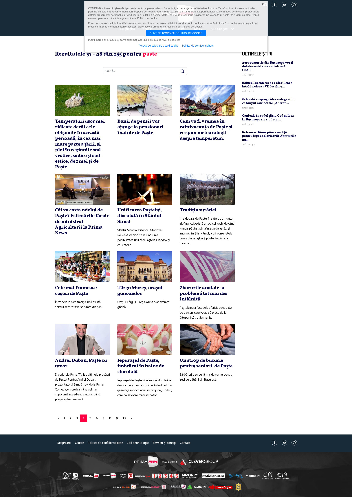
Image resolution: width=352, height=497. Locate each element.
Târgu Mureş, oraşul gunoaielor (139, 291)
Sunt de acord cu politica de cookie (176, 33)
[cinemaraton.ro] (267, 475)
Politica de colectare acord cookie (158, 46)
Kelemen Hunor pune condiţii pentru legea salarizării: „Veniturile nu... (269, 136)
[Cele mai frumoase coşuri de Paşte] (82, 266)
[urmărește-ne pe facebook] (274, 442)
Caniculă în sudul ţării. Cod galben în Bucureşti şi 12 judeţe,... (268, 118)
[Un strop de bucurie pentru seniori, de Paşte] (207, 339)
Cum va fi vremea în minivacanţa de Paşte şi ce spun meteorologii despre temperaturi (206, 130)
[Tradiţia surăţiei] (207, 189)
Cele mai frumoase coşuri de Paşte (76, 291)
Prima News (146, 461)
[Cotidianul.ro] (213, 475)
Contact (185, 443)
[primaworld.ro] (178, 486)
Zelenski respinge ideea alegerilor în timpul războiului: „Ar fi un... (268, 101)
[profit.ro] (190, 476)
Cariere (79, 443)
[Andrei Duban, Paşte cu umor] (82, 339)
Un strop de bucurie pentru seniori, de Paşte (206, 363)
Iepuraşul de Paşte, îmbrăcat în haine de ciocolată (140, 366)
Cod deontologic (138, 443)
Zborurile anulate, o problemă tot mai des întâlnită (203, 293)
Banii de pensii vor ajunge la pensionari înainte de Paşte (140, 127)
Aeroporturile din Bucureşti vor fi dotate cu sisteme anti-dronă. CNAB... (267, 66)
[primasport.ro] (157, 476)
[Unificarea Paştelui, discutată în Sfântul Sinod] (144, 189)
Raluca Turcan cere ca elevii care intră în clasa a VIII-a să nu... (267, 85)
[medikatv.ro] (253, 476)
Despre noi (64, 443)
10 (124, 418)
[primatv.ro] (67, 475)
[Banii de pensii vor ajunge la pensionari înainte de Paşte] (144, 100)
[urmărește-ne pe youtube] (284, 442)
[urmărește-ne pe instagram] (294, 442)
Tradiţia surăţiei (198, 210)
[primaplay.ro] (126, 476)
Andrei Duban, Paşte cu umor (81, 363)
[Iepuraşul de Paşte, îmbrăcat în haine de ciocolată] (144, 339)
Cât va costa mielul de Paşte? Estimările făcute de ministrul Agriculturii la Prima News (82, 221)
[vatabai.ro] (238, 487)
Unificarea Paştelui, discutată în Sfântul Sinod (139, 216)
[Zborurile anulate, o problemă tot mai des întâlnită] (207, 266)
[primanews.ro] (109, 475)
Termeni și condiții (164, 443)
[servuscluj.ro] (220, 487)
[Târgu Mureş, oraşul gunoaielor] (144, 266)
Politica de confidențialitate (105, 443)
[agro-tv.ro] (196, 487)
